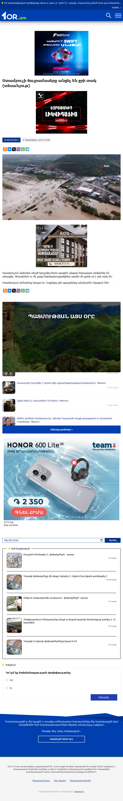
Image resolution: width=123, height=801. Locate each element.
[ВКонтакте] (9, 149)
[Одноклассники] (5, 149)
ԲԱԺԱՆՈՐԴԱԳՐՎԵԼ (61, 739)
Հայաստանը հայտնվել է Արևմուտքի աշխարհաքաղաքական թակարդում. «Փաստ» (45, 3)
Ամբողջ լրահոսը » (61, 429)
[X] (14, 149)
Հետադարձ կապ (41, 780)
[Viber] (18, 149)
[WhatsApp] (23, 149)
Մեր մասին (60, 780)
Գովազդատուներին (80, 780)
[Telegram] (27, 149)
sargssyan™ (79, 791)
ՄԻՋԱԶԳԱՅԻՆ (11, 140)
